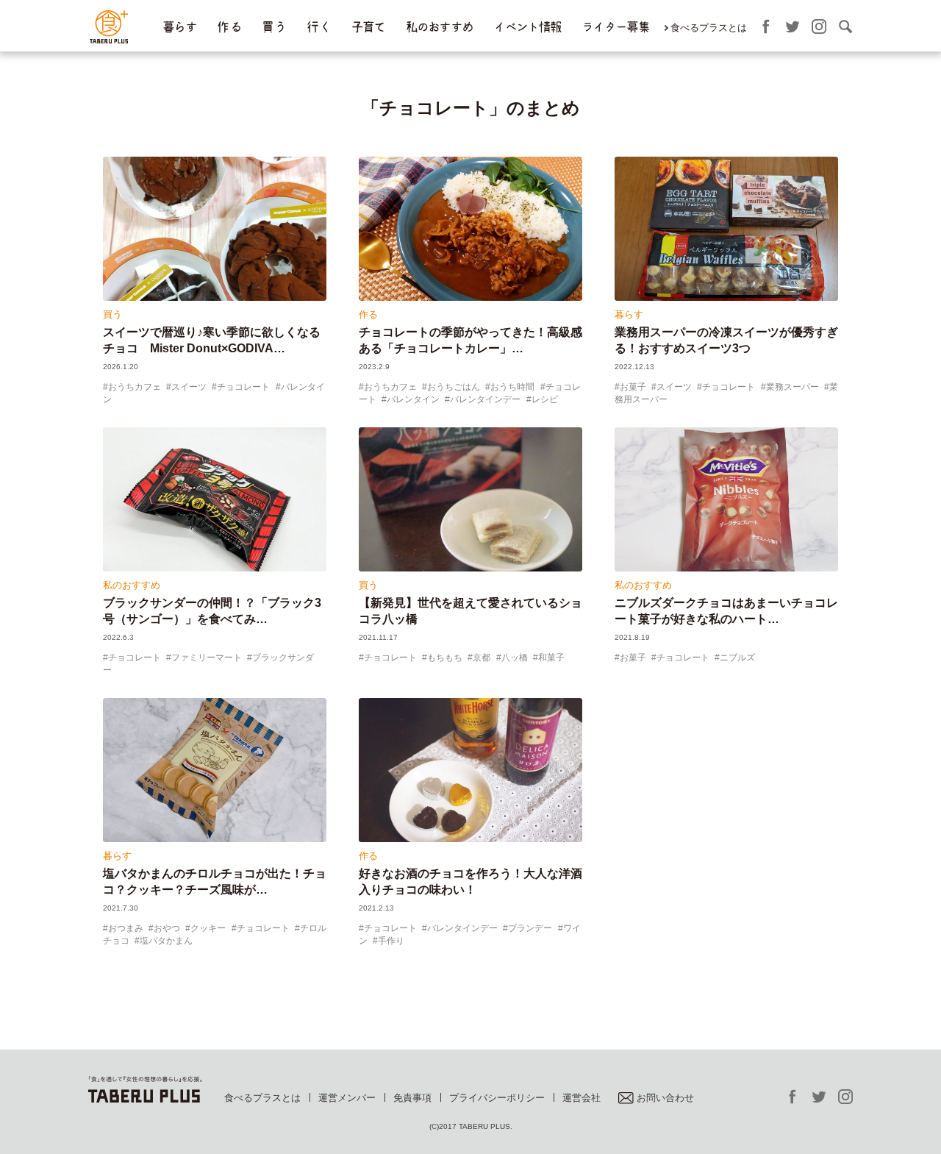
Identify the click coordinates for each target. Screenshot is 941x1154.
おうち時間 (512, 387)
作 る (229, 27)
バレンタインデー (485, 399)
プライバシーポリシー (497, 1097)
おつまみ (125, 928)
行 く (319, 27)
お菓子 (633, 387)
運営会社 (581, 1097)
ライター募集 (615, 27)
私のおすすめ (439, 27)
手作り (391, 941)
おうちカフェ (134, 387)
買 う (274, 27)
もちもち (444, 657)
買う (112, 314)
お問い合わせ (665, 1097)
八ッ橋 (514, 657)
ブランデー (530, 928)
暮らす (179, 27)
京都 (481, 657)
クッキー (208, 928)
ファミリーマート (206, 657)
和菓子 (551, 657)
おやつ (167, 928)
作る (368, 314)
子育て (368, 27)
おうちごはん (453, 387)
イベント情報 (527, 27)
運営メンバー (347, 1097)
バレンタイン (413, 399)
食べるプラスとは (708, 27)
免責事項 (412, 1097)
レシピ (545, 399)
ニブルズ (737, 657)
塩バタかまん (166, 941)
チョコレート (243, 387)
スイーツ (189, 387)
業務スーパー (792, 387)
